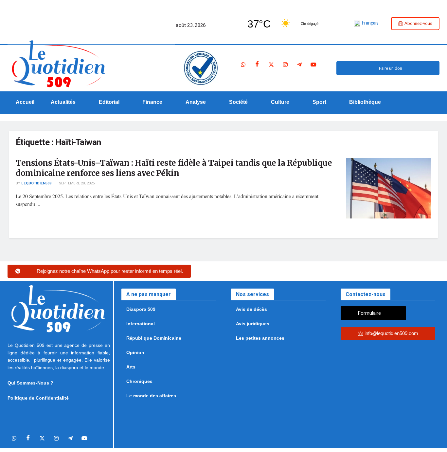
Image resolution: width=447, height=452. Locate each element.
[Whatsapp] (243, 65)
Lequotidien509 (36, 183)
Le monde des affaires (151, 395)
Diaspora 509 (140, 309)
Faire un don (390, 68)
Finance (152, 102)
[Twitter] (271, 65)
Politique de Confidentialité (38, 398)
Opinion (135, 352)
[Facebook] (257, 65)
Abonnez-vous (418, 23)
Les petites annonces (260, 338)
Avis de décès (251, 309)
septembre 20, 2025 (76, 183)
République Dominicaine (153, 338)
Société (238, 102)
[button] (67, 102)
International (140, 323)
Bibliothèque (365, 102)
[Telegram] (299, 65)
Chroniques (139, 381)
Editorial (109, 102)
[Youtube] (313, 65)
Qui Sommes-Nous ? (30, 383)
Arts (130, 366)
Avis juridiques (252, 323)
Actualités (63, 102)
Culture (280, 102)
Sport (319, 102)
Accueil (25, 102)
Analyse (196, 102)
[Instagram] (285, 65)
